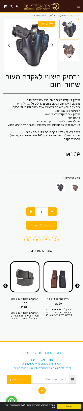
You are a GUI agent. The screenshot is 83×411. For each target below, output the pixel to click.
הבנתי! (69, 406)
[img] (58, 276)
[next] (9, 45)
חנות (71, 15)
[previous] (52, 45)
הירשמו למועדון (19, 379)
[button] (78, 6)
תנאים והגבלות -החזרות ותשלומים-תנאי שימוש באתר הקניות (43, 368)
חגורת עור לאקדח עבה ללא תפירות (24, 301)
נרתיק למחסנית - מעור (58, 299)
